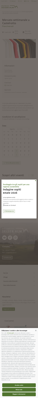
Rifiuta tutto (19, 389)
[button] (36, 330)
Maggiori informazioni (19, 394)
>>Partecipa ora (9, 211)
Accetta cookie (19, 385)
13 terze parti (10, 333)
